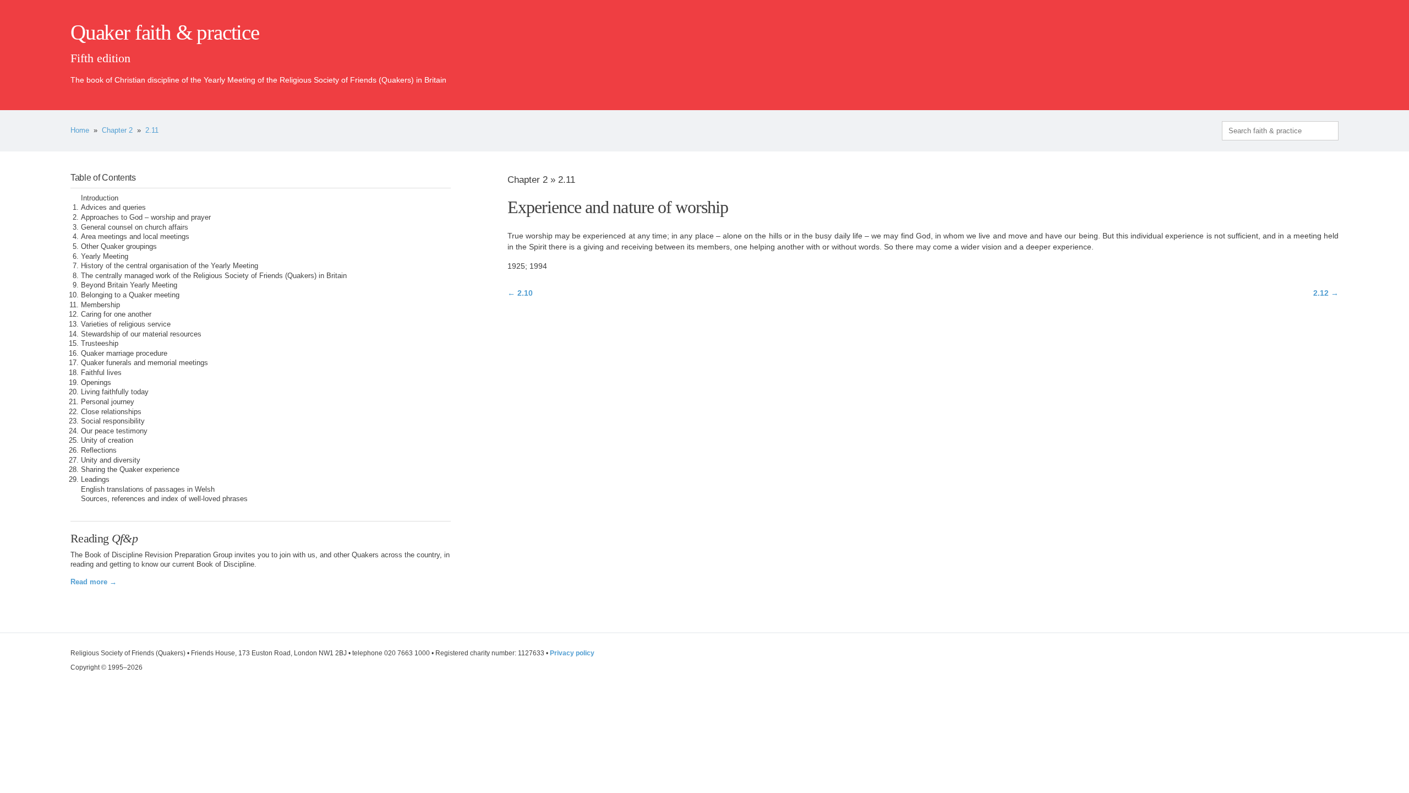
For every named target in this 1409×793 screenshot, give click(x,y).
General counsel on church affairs (134, 227)
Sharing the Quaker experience (130, 470)
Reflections (99, 450)
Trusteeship (99, 343)
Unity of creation (107, 440)
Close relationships (111, 412)
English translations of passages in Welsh (148, 489)
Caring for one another (116, 314)
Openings (96, 383)
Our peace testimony (114, 431)
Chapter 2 (117, 130)
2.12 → (1326, 293)
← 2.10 (520, 293)
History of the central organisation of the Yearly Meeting (169, 266)
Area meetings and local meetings (135, 237)
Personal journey (107, 402)
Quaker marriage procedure (124, 353)
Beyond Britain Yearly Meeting (129, 285)
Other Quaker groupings (119, 247)
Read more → (93, 582)
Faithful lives (101, 373)
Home (79, 130)
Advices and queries (113, 207)
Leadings (95, 480)
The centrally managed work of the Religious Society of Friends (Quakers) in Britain (214, 276)
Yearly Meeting (104, 256)
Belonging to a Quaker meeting (130, 295)
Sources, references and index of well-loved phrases (164, 499)
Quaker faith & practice (164, 32)
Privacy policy (572, 653)
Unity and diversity (110, 460)
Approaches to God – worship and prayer (146, 217)
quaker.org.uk (1306, 51)
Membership (100, 305)
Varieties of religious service (126, 324)
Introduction (99, 198)
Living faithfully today (115, 392)
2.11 (152, 130)
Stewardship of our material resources (141, 334)
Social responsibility (113, 421)
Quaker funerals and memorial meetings (144, 363)
